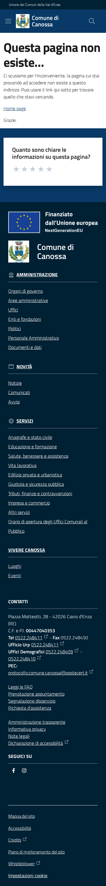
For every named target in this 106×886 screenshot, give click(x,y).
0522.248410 (22, 658)
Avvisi (14, 401)
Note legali (18, 736)
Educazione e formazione (32, 446)
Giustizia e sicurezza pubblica (36, 484)
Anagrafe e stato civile (30, 437)
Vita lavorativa (22, 465)
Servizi (24, 421)
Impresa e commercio (29, 502)
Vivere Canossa (26, 550)
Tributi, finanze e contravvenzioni (40, 493)
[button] (92, 21)
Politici (14, 328)
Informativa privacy (27, 728)
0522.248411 (28, 637)
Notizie (15, 382)
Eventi (14, 575)
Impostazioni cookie (27, 875)
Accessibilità (19, 828)
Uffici (13, 309)
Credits (14, 840)
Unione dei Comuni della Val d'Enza (34, 4)
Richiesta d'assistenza (29, 707)
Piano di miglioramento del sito (36, 851)
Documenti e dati (25, 347)
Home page (15, 108)
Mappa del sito (21, 816)
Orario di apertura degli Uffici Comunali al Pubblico (47, 526)
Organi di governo (25, 290)
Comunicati (19, 392)
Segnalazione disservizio (31, 700)
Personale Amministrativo (33, 337)
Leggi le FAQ (20, 686)
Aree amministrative (28, 300)
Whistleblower (21, 864)
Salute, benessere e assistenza (38, 455)
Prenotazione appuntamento (36, 693)
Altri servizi (19, 512)
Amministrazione (37, 274)
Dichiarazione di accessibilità (35, 743)
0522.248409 (59, 651)
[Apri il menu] (8, 21)
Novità (24, 366)
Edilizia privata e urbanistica (35, 474)
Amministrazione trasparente (36, 721)
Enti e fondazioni (24, 319)
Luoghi (14, 566)
